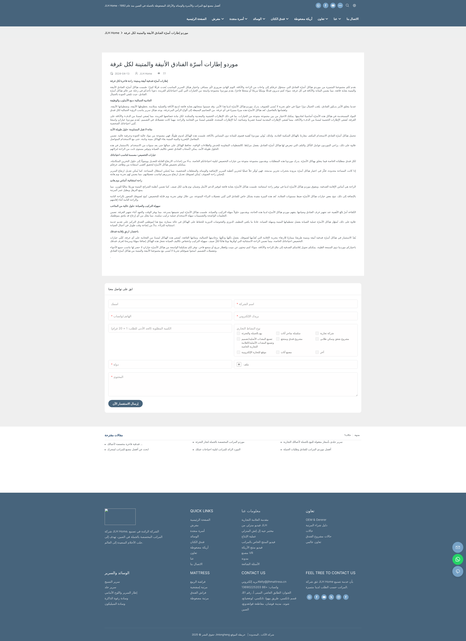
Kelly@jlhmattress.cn (272, 581)
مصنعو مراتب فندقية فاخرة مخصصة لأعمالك (126, 443)
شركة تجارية (327, 333)
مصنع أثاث (286, 352)
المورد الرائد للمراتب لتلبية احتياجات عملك (218, 449)
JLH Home (112, 33)
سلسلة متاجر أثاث (291, 333)
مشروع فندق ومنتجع (292, 338)
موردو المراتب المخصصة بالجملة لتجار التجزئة (220, 441)
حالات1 (347, 435)
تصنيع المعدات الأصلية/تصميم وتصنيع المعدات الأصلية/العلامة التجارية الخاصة (258, 342)
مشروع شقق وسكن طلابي (334, 338)
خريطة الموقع (239, 634)
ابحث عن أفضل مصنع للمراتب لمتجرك (128, 449)
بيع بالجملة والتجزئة (252, 333)
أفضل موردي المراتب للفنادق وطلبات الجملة (307, 449)
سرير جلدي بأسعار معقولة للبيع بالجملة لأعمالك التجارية (313, 441)
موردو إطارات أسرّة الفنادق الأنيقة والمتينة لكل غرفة (156, 33)
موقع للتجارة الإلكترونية (254, 352)
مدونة (357, 435)
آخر (322, 352)
